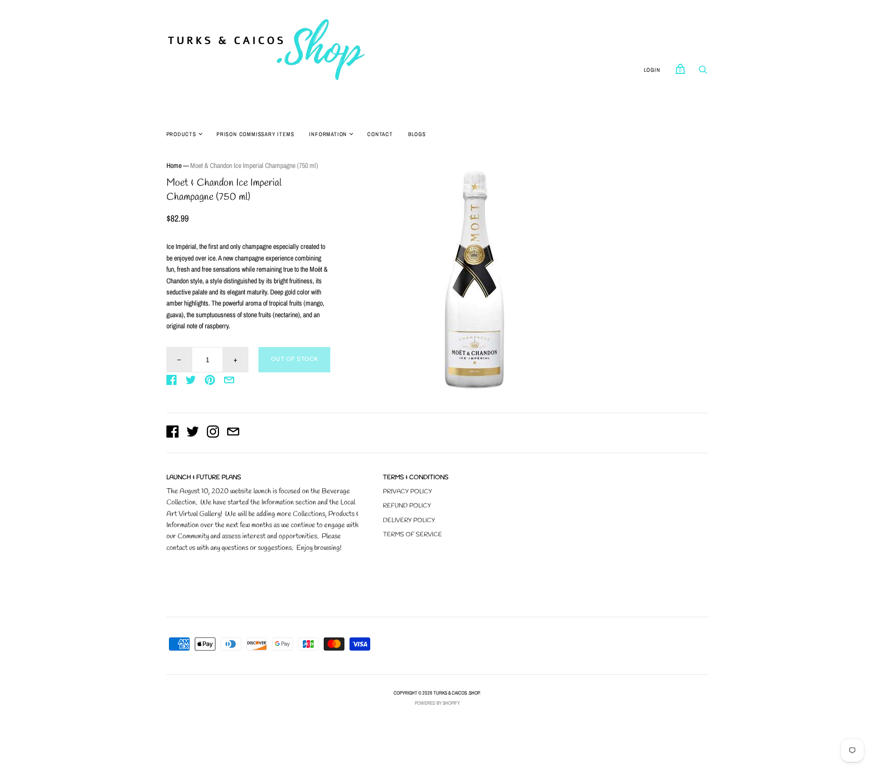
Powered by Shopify (437, 703)
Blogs (417, 134)
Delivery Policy (409, 521)
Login (652, 69)
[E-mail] (233, 433)
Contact (380, 134)
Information (328, 134)
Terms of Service (412, 535)
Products (181, 134)
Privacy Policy (407, 492)
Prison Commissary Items (255, 134)
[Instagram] (213, 433)
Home (174, 165)
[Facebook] (172, 433)
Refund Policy (407, 506)
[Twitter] (193, 433)
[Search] (703, 72)
